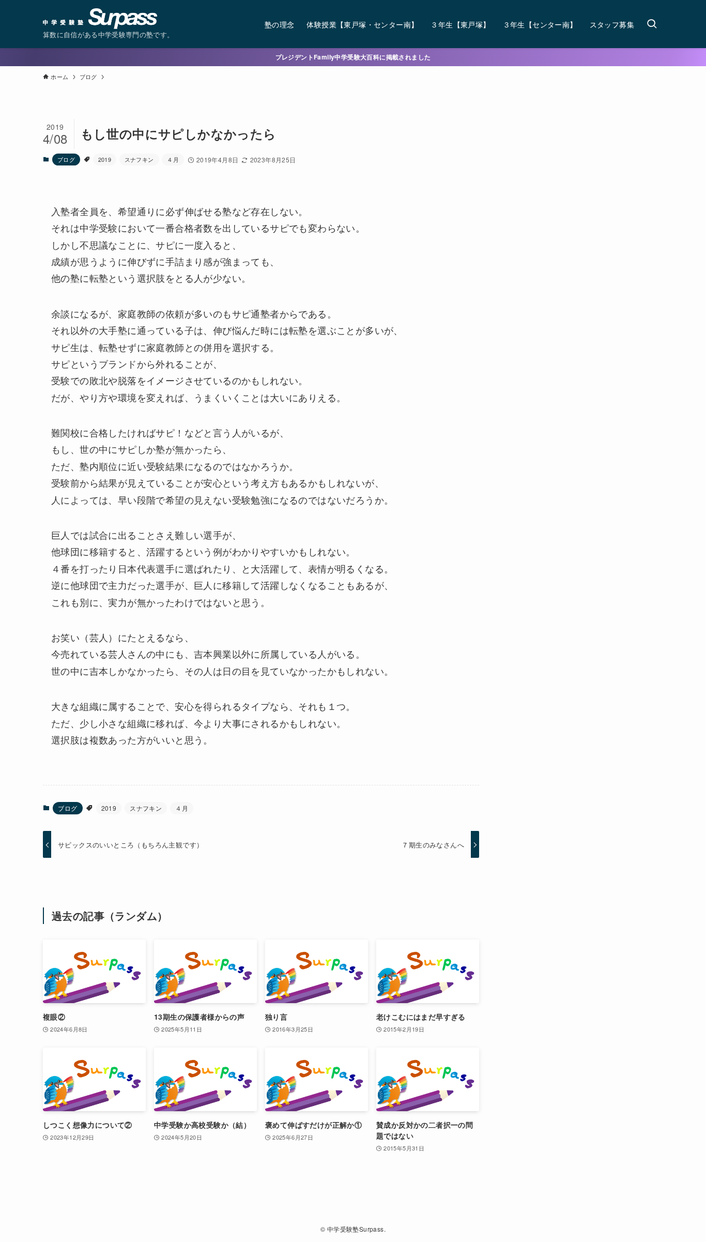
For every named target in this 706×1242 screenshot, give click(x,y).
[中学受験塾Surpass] (100, 18)
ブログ (66, 159)
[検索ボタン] (651, 24)
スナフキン (139, 159)
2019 (105, 159)
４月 (173, 159)
